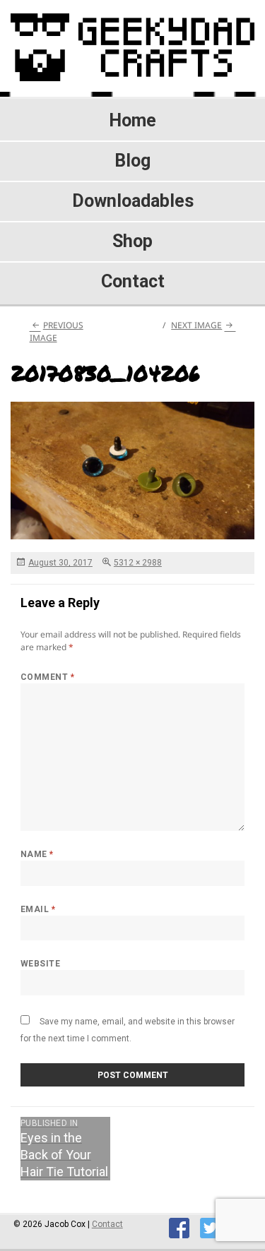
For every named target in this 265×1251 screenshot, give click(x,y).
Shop (132, 241)
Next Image (196, 325)
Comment (47, 677)
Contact (133, 281)
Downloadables (133, 201)
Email (37, 909)
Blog (132, 160)
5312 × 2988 (138, 563)
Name (37, 854)
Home (132, 120)
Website (40, 964)
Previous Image (56, 331)
